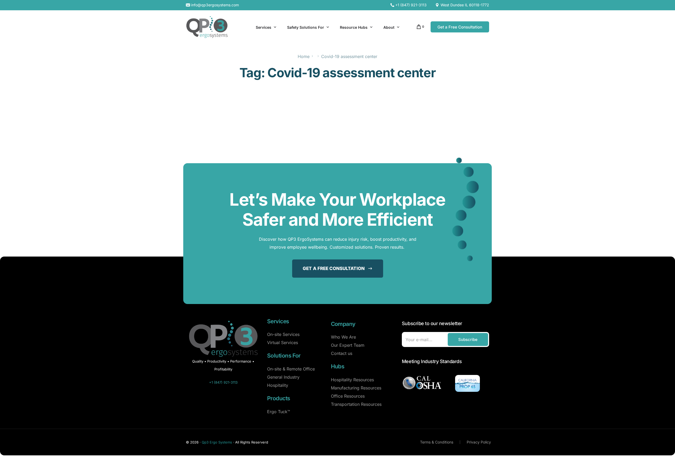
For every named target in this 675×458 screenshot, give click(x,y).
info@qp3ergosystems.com (215, 5)
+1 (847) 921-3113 (411, 5)
